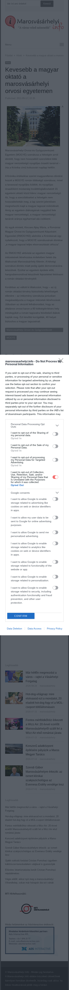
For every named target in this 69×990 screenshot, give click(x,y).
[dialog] (34, 495)
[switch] (55, 434)
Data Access (34, 628)
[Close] (62, 361)
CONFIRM (20, 616)
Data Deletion (14, 628)
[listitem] (34, 425)
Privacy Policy (54, 628)
